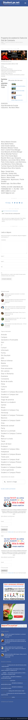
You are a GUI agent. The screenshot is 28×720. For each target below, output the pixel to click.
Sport (3, 389)
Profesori (4, 446)
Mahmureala (6, 464)
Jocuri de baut (6, 444)
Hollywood (5, 451)
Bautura (4, 418)
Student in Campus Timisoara (12, 415)
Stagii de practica (7, 399)
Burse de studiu (7, 381)
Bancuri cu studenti (8, 402)
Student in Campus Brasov (11, 454)
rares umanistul (6, 676)
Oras (3, 423)
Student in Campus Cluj (10, 410)
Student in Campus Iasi (9, 394)
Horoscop (4, 412)
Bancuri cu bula (7, 438)
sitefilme (4, 672)
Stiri (2, 342)
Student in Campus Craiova (11, 433)
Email (2, 261)
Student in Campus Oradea (11, 467)
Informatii (5, 350)
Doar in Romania (7, 373)
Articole (4, 334)
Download (4, 397)
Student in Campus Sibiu (10, 449)
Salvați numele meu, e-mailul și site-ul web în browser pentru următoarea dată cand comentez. (13, 275)
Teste (3, 441)
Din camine (5, 371)
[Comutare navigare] (25, 3)
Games (3, 405)
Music (3, 407)
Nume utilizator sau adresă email (7, 516)
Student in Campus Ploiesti (11, 462)
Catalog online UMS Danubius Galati (16, 690)
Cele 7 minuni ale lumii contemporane (11, 213)
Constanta (5, 379)
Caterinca (4, 366)
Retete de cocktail (7, 425)
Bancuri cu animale (8, 431)
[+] (14, 211)
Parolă (2, 521)
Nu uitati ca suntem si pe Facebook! (8, 488)
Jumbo (13, 697)
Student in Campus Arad (10, 459)
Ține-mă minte (5, 526)
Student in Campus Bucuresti (12, 392)
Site (2, 266)
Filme (3, 384)
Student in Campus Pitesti (11, 472)
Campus (4, 337)
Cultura (2, 48)
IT (1, 345)
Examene (4, 376)
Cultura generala (7, 470)
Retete (3, 363)
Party (3, 428)
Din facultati (5, 355)
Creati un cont (10, 532)
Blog (2, 436)
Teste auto (5, 457)
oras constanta (7, 48)
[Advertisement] (14, 22)
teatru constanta (13, 48)
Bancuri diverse (6, 360)
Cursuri (4, 347)
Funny (3, 353)
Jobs (2, 358)
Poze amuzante (6, 368)
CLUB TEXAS (12, 680)
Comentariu (3, 240)
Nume (2, 256)
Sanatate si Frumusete (9, 340)
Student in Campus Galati (10, 420)
